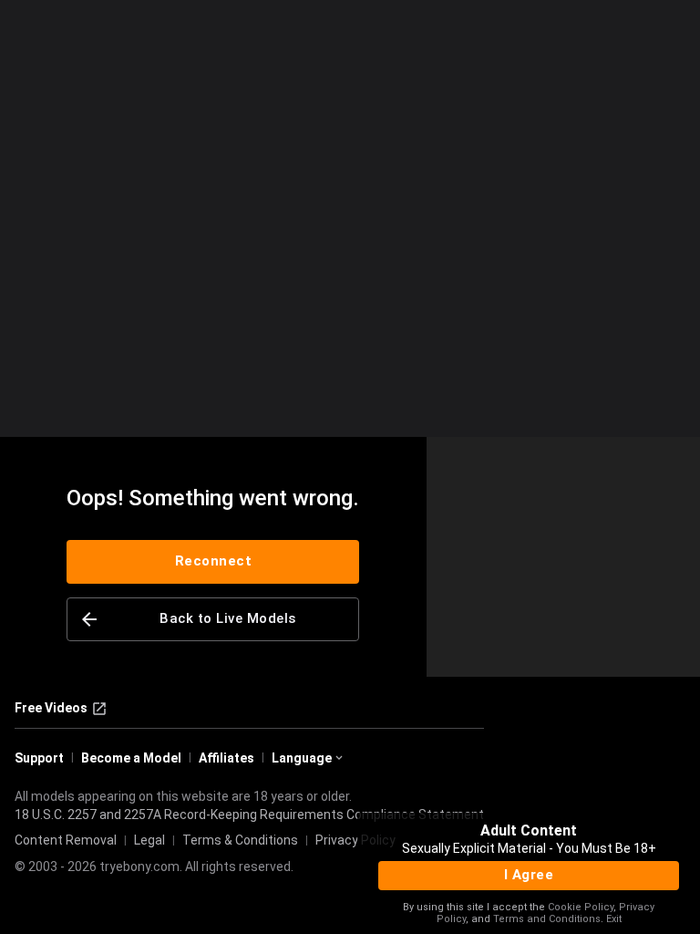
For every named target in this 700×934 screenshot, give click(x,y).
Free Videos (51, 707)
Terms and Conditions (547, 919)
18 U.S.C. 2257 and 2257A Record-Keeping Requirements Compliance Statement (249, 814)
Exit (614, 919)
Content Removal (66, 840)
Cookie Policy (580, 907)
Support (39, 758)
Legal (149, 840)
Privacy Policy (355, 840)
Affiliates (226, 758)
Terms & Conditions (240, 840)
